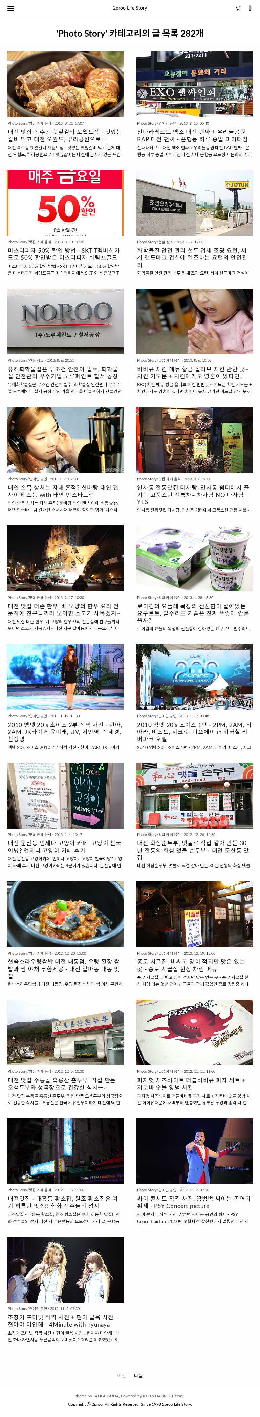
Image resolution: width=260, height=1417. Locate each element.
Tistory (177, 1396)
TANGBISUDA (106, 1396)
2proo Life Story (130, 8)
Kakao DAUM (155, 1396)
